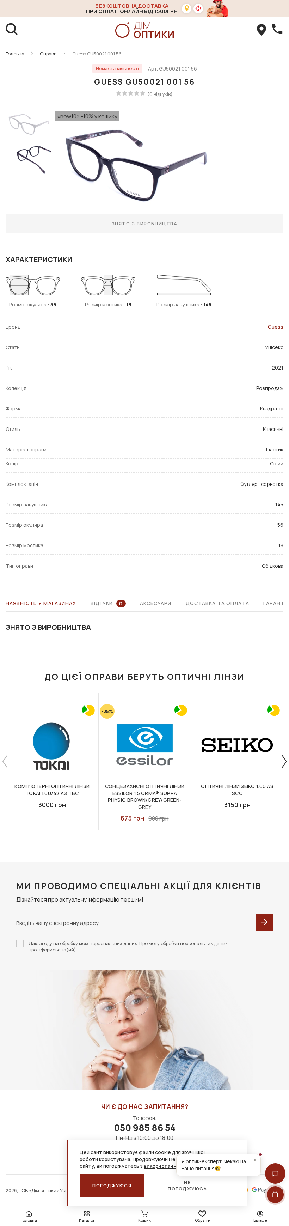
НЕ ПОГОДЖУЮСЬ (187, 1185)
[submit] (264, 922)
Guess (275, 326)
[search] (12, 30)
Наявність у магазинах (41, 603)
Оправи (48, 53)
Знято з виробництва (145, 223)
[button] (275, 1173)
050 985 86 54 (145, 1127)
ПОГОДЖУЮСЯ (112, 1185)
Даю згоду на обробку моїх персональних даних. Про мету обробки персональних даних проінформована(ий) (128, 946)
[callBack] (277, 30)
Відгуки (107, 603)
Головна (15, 53)
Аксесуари (156, 603)
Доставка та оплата (217, 603)
